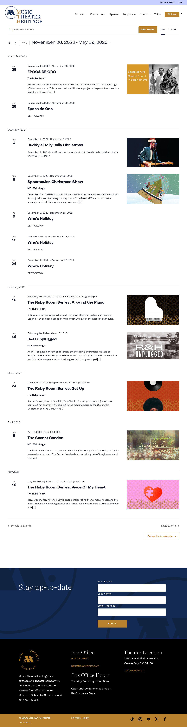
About (144, 15)
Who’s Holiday (40, 219)
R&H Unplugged (42, 339)
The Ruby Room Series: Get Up (55, 389)
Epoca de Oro (40, 109)
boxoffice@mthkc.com (85, 666)
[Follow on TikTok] (132, 719)
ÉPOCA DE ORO (41, 72)
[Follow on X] (156, 719)
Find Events (147, 30)
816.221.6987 (80, 658)
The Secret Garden (45, 438)
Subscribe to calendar (160, 536)
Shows (79, 15)
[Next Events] (15, 43)
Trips (157, 15)
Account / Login (167, 3)
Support (127, 15)
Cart (180, 3)
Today (24, 43)
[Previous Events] (9, 43)
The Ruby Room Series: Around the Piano (65, 303)
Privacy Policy (80, 718)
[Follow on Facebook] (164, 719)
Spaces (114, 15)
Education (96, 15)
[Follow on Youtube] (148, 719)
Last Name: (104, 594)
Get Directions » (134, 671)
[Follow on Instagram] (140, 719)
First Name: (105, 581)
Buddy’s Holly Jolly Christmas (55, 145)
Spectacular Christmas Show (55, 182)
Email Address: (107, 606)
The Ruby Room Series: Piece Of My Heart (66, 488)
